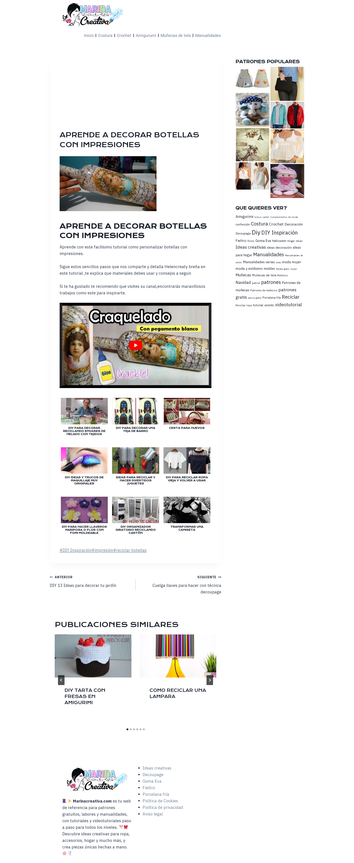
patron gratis (255, 297)
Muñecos (282, 275)
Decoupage (243, 233)
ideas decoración (279, 247)
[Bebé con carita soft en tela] (287, 181)
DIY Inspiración (76, 550)
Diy (256, 232)
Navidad (243, 282)
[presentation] (93, 656)
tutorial (258, 305)
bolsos (258, 217)
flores (250, 241)
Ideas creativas (251, 247)
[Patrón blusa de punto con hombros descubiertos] (287, 146)
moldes (269, 268)
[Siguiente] (209, 680)
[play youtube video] (135, 345)
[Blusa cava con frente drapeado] (252, 176)
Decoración (294, 224)
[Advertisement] (182, 99)
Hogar (291, 241)
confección (243, 224)
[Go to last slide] (61, 680)
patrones (271, 282)
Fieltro (241, 240)
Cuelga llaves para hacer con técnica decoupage (186, 585)
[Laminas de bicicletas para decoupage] (252, 145)
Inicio (89, 35)
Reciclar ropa (244, 305)
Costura (105, 35)
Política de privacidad (163, 807)
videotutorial (288, 304)
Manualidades (208, 35)
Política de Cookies (160, 801)
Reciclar (291, 297)
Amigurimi (244, 216)
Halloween (279, 241)
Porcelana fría (272, 297)
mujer (293, 268)
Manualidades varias (259, 262)
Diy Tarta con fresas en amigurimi (85, 696)
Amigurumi (146, 35)
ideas (299, 241)
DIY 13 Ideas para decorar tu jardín (83, 581)
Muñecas (243, 274)
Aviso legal (153, 814)
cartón (266, 217)
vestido (269, 305)
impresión (102, 550)
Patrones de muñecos (263, 290)
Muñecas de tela (176, 35)
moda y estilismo (249, 268)
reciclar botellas (130, 550)
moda (278, 262)
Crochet (124, 35)
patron (256, 283)
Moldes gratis (282, 269)
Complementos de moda (284, 217)
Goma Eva (263, 240)
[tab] (127, 729)
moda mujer (291, 262)
